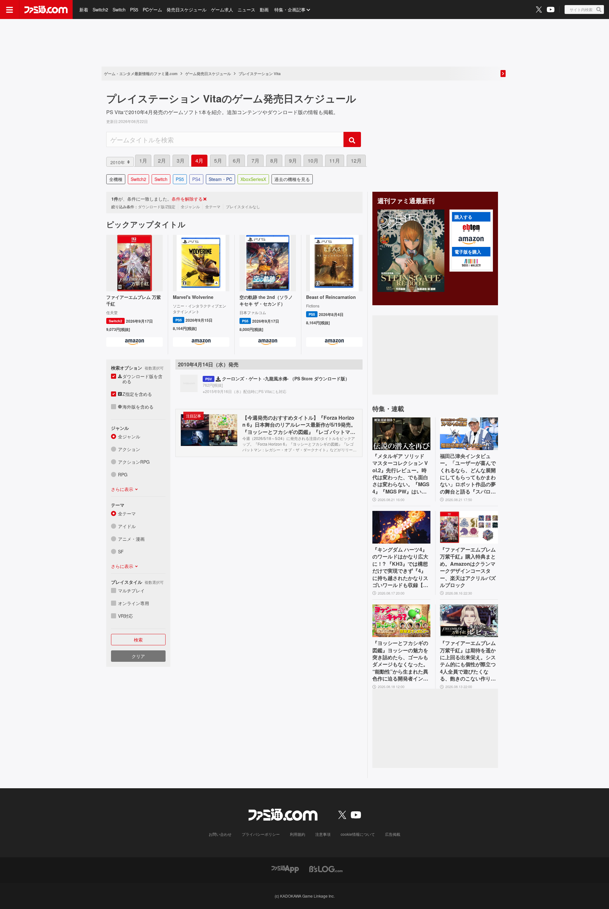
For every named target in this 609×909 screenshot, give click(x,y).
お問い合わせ (220, 834)
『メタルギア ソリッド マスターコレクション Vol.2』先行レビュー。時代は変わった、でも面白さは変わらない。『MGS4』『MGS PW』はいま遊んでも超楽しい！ (400, 474)
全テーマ (127, 513)
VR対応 (125, 615)
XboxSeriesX (253, 179)
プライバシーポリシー (261, 834)
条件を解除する (187, 199)
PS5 (134, 9)
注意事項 (323, 834)
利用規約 (297, 834)
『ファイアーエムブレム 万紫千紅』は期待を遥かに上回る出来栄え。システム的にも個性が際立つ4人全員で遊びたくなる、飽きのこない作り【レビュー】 (468, 661)
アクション (129, 449)
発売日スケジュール (186, 9)
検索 (138, 639)
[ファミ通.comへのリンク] (46, 9)
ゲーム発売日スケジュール (208, 73)
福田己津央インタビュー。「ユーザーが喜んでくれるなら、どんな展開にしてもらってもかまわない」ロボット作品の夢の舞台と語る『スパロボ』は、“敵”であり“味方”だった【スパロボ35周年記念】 (468, 474)
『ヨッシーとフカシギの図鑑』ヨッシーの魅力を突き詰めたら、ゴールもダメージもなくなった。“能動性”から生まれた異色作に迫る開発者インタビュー (400, 661)
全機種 (115, 179)
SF (121, 551)
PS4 (196, 179)
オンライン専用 (133, 603)
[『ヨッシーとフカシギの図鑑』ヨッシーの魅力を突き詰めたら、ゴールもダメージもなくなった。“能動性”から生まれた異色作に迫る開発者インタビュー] (401, 620)
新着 (83, 9)
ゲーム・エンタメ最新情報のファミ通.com (141, 73)
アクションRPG (134, 461)
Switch (119, 9)
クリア (138, 656)
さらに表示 (122, 489)
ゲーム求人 (222, 9)
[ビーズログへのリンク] (326, 868)
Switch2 (100, 9)
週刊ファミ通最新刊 (406, 200)
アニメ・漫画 (131, 538)
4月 (199, 160)
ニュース (246, 9)
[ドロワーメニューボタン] (9, 9)
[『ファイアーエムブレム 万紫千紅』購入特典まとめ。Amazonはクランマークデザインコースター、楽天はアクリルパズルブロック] (469, 527)
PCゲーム (152, 9)
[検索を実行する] (352, 139)
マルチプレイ (131, 590)
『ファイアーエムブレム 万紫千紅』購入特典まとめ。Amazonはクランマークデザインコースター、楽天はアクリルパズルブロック (468, 567)
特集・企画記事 (289, 9)
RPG (123, 474)
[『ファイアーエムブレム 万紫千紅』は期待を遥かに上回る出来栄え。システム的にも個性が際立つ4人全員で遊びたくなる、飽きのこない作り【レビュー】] (469, 620)
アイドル (127, 526)
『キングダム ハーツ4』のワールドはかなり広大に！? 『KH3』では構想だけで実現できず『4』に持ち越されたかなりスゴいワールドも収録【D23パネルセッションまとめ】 (401, 567)
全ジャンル (129, 436)
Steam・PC (220, 179)
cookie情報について (358, 834)
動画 (264, 9)
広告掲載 (392, 834)
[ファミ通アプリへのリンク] (285, 868)
